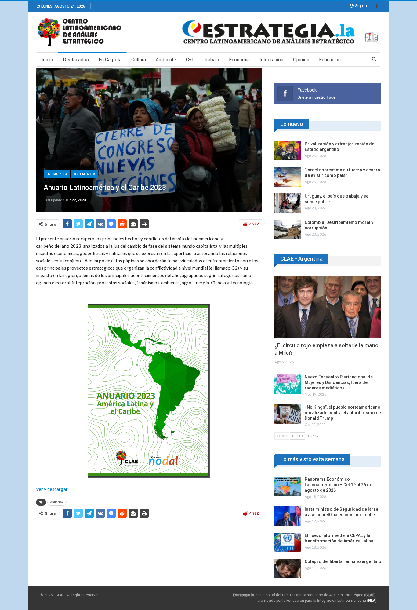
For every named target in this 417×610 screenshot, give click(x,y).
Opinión (301, 60)
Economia (239, 60)
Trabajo (211, 60)
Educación (330, 60)
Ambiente (166, 60)
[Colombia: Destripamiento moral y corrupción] (287, 229)
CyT (190, 60)
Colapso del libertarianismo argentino (343, 561)
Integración (271, 60)
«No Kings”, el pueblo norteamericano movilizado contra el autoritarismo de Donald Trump (343, 413)
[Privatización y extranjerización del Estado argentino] (287, 151)
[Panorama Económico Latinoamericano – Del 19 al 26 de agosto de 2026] (287, 486)
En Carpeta (110, 60)
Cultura (138, 60)
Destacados (76, 60)
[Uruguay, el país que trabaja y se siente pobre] (287, 203)
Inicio (47, 60)
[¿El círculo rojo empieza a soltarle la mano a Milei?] (327, 307)
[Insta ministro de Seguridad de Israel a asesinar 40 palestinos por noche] (287, 516)
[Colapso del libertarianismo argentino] (287, 568)
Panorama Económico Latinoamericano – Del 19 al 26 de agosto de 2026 (338, 485)
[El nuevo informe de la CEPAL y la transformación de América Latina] (287, 542)
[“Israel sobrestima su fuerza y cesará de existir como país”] (287, 177)
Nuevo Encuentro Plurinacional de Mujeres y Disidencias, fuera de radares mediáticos (339, 382)
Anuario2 (56, 502)
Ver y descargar (52, 489)
